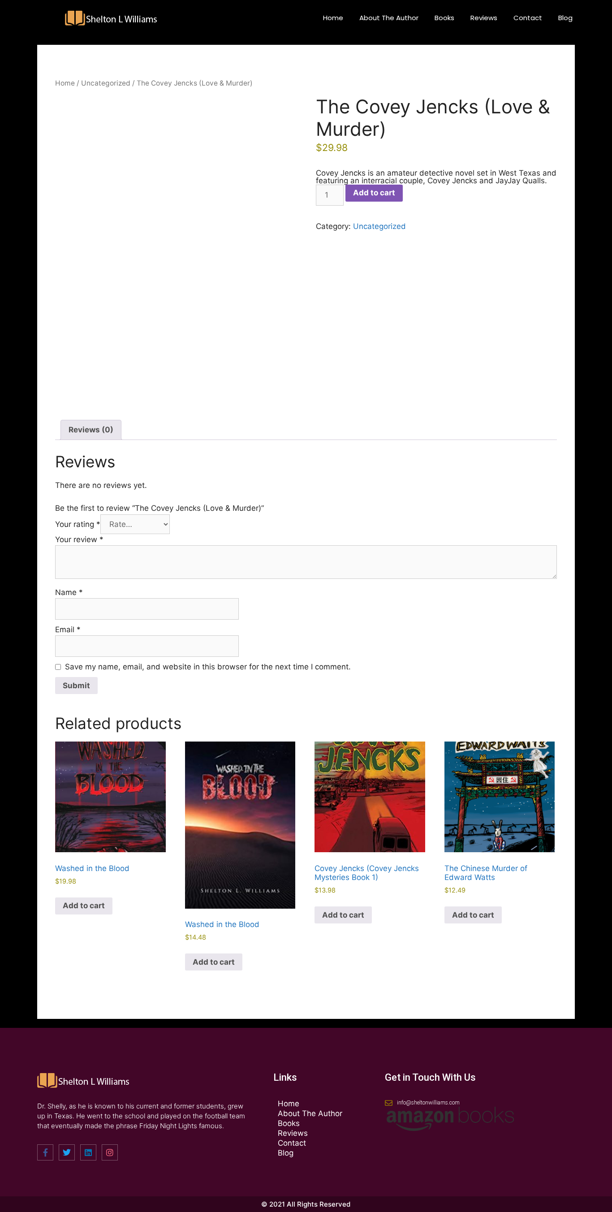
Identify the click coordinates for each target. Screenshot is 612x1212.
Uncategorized (105, 83)
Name (69, 592)
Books (444, 17)
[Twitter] (67, 1152)
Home (333, 17)
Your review (79, 539)
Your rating (77, 524)
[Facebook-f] (45, 1152)
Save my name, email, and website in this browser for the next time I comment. (208, 666)
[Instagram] (110, 1152)
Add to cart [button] (84, 905)
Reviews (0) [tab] (91, 429)
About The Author (388, 17)
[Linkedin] (88, 1152)
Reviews (483, 17)
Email (68, 629)
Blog (565, 17)
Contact (527, 17)
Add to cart (374, 192)
